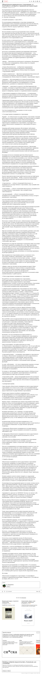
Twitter (37, 673)
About (9, 670)
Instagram (31, 673)
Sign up (4, 670)
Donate (6, 1)
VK (29, 673)
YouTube (35, 673)
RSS (39, 673)
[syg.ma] (2, 1)
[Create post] (33, 1)
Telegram (26, 673)
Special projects (7, 632)
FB (28, 673)
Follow (8, 586)
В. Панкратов (4, 7)
